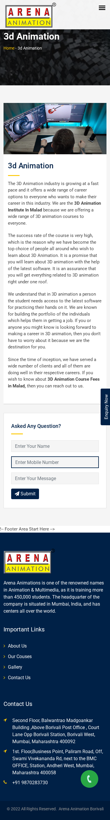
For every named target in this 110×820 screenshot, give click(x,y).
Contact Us (19, 677)
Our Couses (20, 656)
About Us (17, 646)
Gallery (15, 667)
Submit (27, 494)
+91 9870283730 (30, 782)
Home (9, 48)
